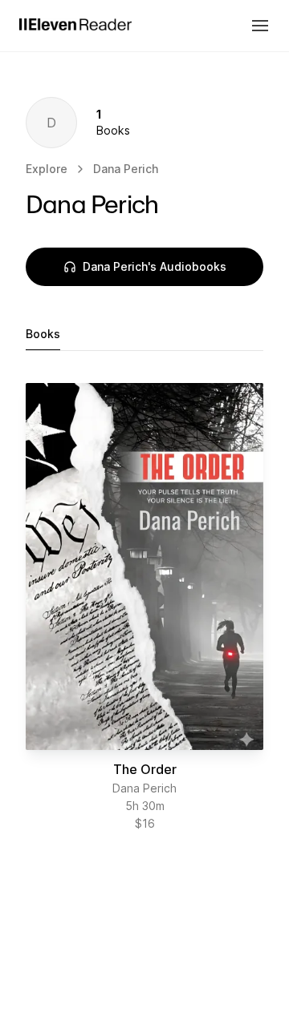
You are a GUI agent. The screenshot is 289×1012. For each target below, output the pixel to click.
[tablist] (144, 334)
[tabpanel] (144, 607)
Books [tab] (43, 334)
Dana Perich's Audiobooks (154, 266)
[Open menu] (260, 26)
